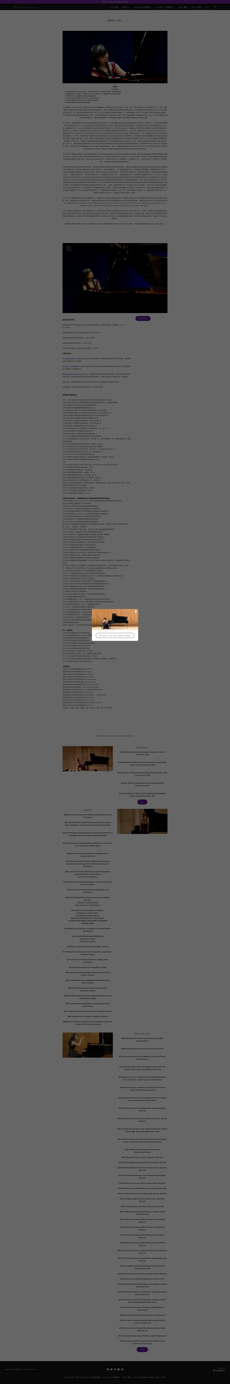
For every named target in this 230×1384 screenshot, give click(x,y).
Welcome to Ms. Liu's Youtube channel (115, 635)
